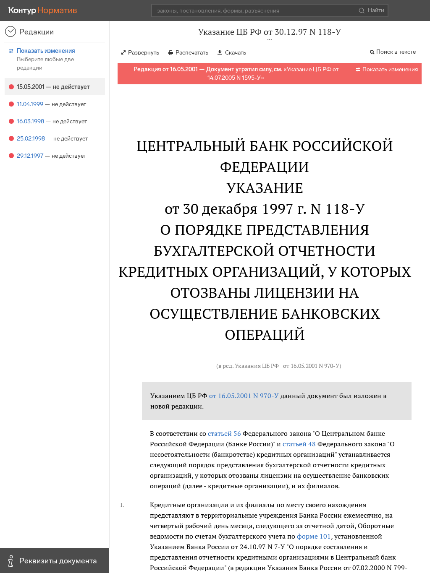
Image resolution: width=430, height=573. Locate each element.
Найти (376, 10)
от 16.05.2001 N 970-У (311, 366)
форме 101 (314, 536)
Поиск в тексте (396, 51)
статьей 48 (299, 444)
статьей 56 (224, 433)
